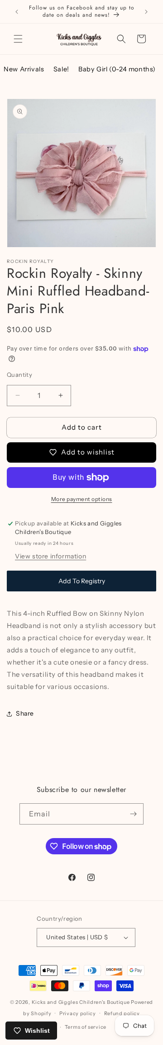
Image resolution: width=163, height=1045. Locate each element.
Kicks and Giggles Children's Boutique (81, 1002)
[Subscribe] (133, 814)
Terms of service (85, 1027)
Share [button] (25, 713)
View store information (50, 556)
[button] (18, 39)
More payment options (81, 499)
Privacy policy (77, 1013)
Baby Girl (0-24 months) (117, 69)
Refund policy (122, 1013)
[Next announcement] (146, 12)
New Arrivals (24, 69)
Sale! (61, 69)
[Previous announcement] (17, 12)
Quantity (19, 374)
